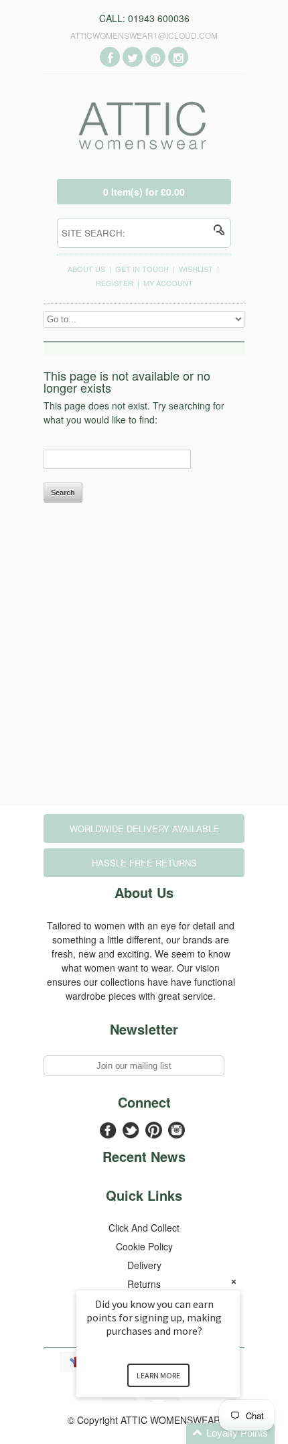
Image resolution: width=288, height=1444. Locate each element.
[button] (174, 1433)
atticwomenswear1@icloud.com (144, 35)
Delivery (144, 1265)
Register (114, 282)
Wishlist (196, 268)
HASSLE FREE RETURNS (144, 862)
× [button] (233, 1281)
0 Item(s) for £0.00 (144, 192)
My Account (168, 282)
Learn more (158, 1375)
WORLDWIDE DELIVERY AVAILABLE (144, 828)
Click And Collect (144, 1227)
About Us (86, 268)
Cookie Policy (144, 1246)
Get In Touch (142, 268)
